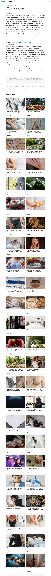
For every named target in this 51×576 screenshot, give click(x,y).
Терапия (16, 5)
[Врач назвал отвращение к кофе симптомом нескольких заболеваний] (15, 484)
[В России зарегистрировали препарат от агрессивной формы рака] (35, 484)
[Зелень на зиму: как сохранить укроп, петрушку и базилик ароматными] (35, 147)
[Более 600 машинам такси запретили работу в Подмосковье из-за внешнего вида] (15, 563)
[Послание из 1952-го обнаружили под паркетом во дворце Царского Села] (15, 147)
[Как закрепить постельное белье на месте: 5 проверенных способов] (35, 325)
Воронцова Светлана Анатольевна (21, 42)
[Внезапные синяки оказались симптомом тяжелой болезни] (35, 167)
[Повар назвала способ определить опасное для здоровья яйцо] (35, 206)
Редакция (23, 575)
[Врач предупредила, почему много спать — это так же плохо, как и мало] (15, 246)
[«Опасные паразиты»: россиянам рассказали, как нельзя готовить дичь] (15, 444)
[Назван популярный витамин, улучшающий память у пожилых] (15, 365)
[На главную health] (8, 1)
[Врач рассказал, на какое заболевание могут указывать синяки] (35, 127)
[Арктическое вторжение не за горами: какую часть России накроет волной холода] (15, 286)
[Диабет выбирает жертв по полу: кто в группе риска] (35, 464)
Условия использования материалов (32, 575)
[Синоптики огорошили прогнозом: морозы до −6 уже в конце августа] (35, 405)
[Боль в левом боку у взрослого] (35, 543)
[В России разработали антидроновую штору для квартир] (15, 424)
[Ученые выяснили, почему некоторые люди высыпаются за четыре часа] (35, 444)
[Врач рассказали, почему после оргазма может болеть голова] (35, 305)
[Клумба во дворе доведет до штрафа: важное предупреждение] (35, 345)
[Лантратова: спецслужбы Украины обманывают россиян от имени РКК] (15, 325)
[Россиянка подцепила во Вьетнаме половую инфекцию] (15, 186)
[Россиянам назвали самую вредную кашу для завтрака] (15, 206)
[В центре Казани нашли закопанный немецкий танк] (15, 385)
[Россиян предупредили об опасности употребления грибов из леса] (35, 504)
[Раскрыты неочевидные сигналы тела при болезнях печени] (15, 167)
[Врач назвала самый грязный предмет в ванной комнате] (35, 563)
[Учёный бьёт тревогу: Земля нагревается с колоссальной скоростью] (15, 405)
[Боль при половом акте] (35, 424)
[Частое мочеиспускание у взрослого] (15, 524)
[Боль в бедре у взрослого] (15, 543)
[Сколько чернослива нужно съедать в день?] (35, 286)
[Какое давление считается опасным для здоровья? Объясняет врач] (15, 107)
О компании (6, 575)
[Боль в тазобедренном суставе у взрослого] (15, 226)
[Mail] (4, 1)
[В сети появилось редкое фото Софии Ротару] (15, 464)
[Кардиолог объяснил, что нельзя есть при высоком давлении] (35, 226)
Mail (2, 575)
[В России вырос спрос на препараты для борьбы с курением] (15, 266)
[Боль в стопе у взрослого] (35, 524)
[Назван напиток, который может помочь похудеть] (35, 365)
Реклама (10, 575)
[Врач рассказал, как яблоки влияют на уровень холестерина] (35, 107)
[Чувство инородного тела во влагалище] (15, 305)
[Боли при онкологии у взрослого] (15, 504)
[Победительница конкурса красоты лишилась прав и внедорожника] (35, 246)
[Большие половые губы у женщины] (15, 127)
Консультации (10, 5)
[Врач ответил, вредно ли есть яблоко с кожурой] (15, 345)
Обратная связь (43, 575)
